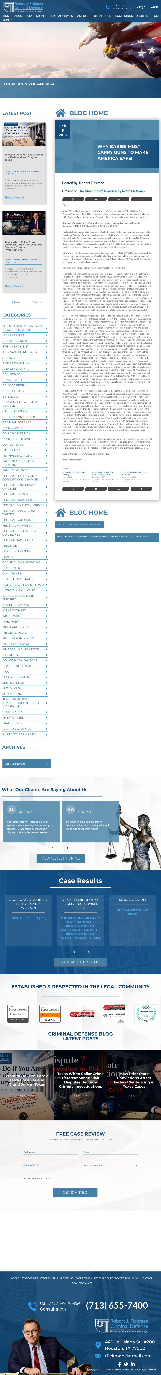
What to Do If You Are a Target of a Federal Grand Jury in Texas (27, 1080)
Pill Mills (10, 655)
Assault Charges (16, 368)
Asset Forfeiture (16, 363)
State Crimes (12, 712)
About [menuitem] (19, 16)
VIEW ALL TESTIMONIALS (60, 858)
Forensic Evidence (17, 551)
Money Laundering (18, 638)
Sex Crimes (11, 688)
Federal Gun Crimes (18, 520)
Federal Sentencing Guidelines (19, 532)
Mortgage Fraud (16, 644)
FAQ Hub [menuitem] (82, 16)
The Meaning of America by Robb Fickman (22, 328)
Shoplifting (12, 693)
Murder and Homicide (20, 649)
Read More (13, 197)
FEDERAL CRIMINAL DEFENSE (56, 1278)
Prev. (17, 302)
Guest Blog (11, 568)
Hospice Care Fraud (18, 590)
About (15, 1278)
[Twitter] (125, 1364)
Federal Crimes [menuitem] (61, 16)
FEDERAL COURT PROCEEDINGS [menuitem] (112, 16)
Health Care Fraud (18, 579)
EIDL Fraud (11, 450)
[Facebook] (119, 1364)
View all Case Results (80, 962)
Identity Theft (14, 610)
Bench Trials (13, 391)
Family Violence (15, 470)
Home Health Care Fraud (23, 584)
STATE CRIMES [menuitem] (37, 16)
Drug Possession (16, 433)
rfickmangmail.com (128, 1355)
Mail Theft (11, 621)
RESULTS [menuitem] (142, 16)
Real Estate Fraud (17, 666)
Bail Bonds (11, 374)
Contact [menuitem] (9, 20)
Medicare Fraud (15, 627)
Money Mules (13, 335)
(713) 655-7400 (147, 7)
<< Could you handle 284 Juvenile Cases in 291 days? (79, 524)
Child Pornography (19, 417)
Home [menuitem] (7, 16)
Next (36, 302)
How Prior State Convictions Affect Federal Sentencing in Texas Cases (134, 1080)
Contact (146, 1278)
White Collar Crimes (19, 734)
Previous (52, 848)
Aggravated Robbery (19, 352)
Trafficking (12, 723)
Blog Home (89, 113)
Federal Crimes (15, 494)
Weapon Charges (16, 728)
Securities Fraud (16, 677)
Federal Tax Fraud (17, 540)
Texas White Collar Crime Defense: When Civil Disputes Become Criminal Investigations (80, 1080)
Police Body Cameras (19, 660)
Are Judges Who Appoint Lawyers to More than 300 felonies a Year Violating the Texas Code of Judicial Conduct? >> (103, 538)
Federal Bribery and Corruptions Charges (20, 477)
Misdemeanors (14, 632)
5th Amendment (15, 346)
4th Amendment (15, 341)
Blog (135, 1278)
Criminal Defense (16, 422)
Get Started (75, 1192)
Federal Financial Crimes (23, 505)
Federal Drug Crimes (19, 499)
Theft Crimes (13, 717)
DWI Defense (12, 444)
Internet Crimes (15, 605)
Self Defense (13, 682)
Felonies (9, 545)
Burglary (10, 396)
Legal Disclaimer (82, 1283)
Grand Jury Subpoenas (21, 562)
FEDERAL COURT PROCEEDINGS (112, 1278)
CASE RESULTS (84, 1278)
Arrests (8, 357)
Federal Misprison (17, 525)
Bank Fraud (12, 380)
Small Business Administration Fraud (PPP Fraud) (20, 703)
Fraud (7, 557)
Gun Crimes (11, 573)
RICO (6, 671)
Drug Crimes (12, 428)
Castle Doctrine (15, 411)
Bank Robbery (14, 385)
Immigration (12, 616)
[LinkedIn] (133, 1364)
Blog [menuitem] (154, 16)
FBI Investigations (17, 455)
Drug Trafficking (16, 439)
